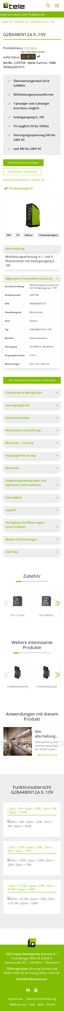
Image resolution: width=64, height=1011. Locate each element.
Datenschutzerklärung (41, 999)
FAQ (32, 1005)
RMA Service (18, 1005)
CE (17, 235)
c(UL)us (29, 235)
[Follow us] (28, 989)
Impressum (15, 999)
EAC (9, 235)
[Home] (14, 6)
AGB (40, 1005)
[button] (18, 581)
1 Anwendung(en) (48, 235)
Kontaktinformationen (32, 979)
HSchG (50, 1005)
